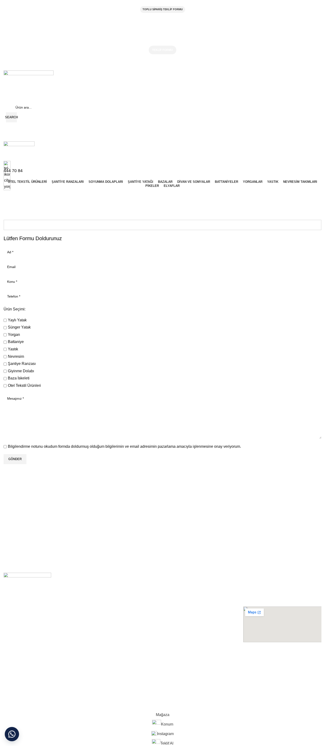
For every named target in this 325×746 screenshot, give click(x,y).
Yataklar (90, 680)
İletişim (9, 688)
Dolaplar (90, 672)
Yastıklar (169, 688)
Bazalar (89, 688)
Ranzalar (90, 664)
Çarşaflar (170, 664)
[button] (12, 734)
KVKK (8, 680)
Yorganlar (170, 680)
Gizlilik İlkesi (13, 672)
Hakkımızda (12, 655)
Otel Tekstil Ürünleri (98, 655)
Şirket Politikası (15, 664)
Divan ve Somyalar (177, 655)
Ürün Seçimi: (14, 309)
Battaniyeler (172, 672)
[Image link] (27, 596)
